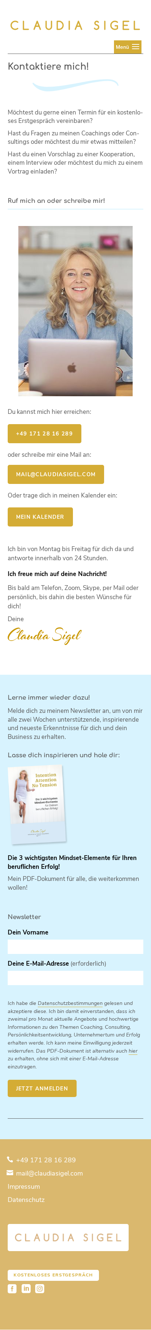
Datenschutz (26, 1199)
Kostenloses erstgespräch (53, 1275)
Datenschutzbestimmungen (70, 1003)
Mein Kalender (40, 517)
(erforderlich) (57, 963)
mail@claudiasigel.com (48, 1173)
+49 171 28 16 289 (44, 433)
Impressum (24, 1186)
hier (133, 1050)
